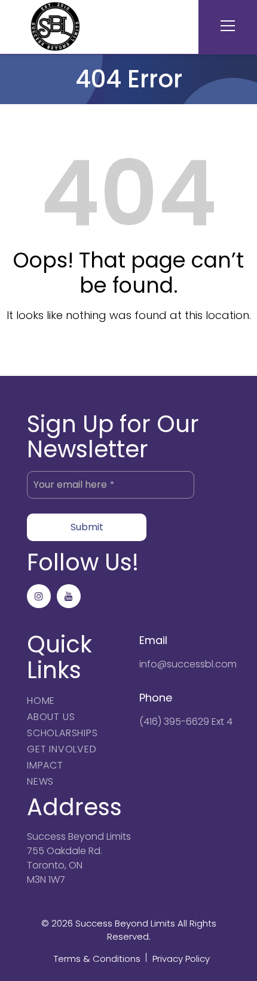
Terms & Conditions (97, 958)
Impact (45, 765)
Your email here (73, 484)
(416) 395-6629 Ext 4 (185, 721)
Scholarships (62, 733)
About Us (51, 717)
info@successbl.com (188, 664)
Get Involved (62, 749)
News (40, 781)
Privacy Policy (181, 958)
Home (41, 700)
